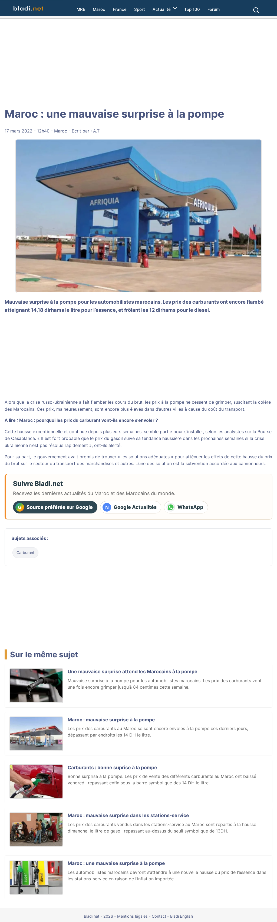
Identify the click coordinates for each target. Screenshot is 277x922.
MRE (81, 9)
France (120, 9)
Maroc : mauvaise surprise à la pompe (111, 719)
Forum (213, 9)
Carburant (25, 552)
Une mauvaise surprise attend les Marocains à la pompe (132, 671)
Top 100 (192, 9)
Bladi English (181, 916)
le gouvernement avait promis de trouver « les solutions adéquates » (102, 456)
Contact (159, 916)
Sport (139, 9)
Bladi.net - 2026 (98, 916)
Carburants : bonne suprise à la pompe (112, 767)
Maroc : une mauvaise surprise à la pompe (116, 863)
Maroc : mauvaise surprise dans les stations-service (128, 815)
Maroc (99, 9)
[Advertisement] (138, 62)
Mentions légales (132, 916)
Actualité (162, 9)
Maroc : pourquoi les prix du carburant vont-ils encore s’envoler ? (88, 420)
